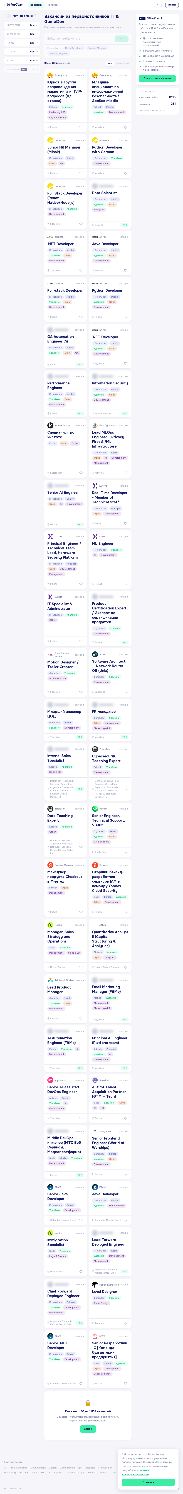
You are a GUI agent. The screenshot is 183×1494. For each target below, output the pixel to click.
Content (70, 1472)
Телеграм (53, 4)
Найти (121, 38)
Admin (103, 1472)
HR (26, 1472)
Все (110, 63)
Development (38, 1467)
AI (5, 1467)
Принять (148, 1482)
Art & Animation (19, 1467)
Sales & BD (37, 1472)
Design (53, 1467)
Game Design (67, 1467)
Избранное (123, 63)
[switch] (7, 16)
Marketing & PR (13, 1472)
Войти (172, 4)
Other (113, 1472)
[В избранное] (81, 127)
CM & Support (55, 1472)
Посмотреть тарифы (157, 78)
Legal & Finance (87, 1472)
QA (79, 1467)
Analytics (90, 1467)
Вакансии (36, 4)
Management (105, 1467)
